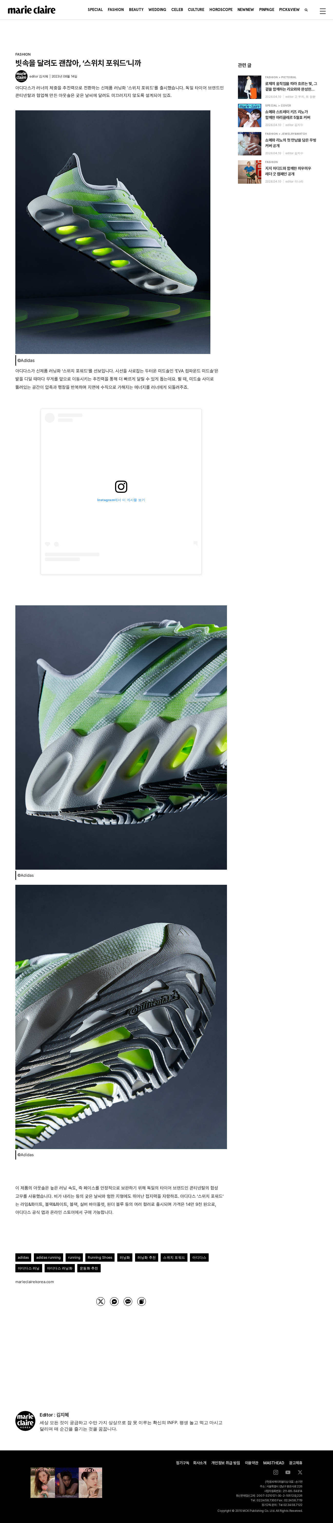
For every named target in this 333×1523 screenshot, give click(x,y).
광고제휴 (296, 1463)
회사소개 (199, 1463)
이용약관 (251, 1463)
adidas (23, 1257)
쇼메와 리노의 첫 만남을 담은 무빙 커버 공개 (290, 143)
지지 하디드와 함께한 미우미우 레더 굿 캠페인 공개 (288, 171)
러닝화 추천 (146, 1257)
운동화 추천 (89, 1268)
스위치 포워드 (174, 1257)
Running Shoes (100, 1257)
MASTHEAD (273, 1463)
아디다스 (199, 1257)
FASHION (23, 54)
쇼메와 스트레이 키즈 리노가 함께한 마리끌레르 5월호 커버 (287, 115)
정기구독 (182, 1463)
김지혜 (43, 76)
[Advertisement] (121, 1352)
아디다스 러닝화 (59, 1268)
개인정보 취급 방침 (225, 1463)
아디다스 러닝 (29, 1268)
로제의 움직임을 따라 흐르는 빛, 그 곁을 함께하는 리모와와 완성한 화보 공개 (291, 86)
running (74, 1257)
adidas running (48, 1257)
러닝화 (125, 1257)
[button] (306, 10)
